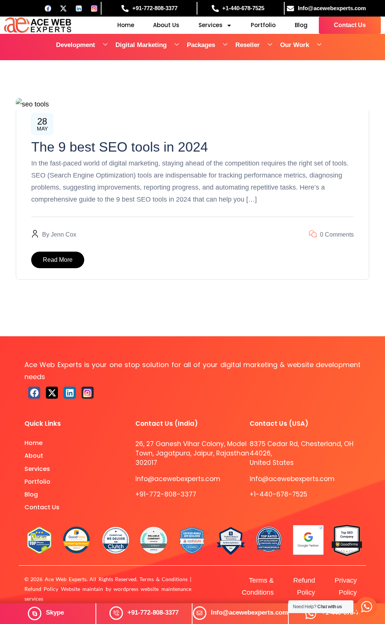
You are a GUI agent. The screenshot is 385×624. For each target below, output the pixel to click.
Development (75, 45)
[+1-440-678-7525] (311, 613)
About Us (166, 25)
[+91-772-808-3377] (116, 613)
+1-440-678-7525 (278, 494)
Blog (301, 25)
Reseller (247, 45)
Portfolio (263, 25)
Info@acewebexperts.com (249, 612)
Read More (58, 260)
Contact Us (41, 507)
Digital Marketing (141, 45)
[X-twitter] (52, 393)
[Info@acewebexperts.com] (199, 613)
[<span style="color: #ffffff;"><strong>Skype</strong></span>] (34, 613)
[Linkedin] (79, 8)
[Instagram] (94, 8)
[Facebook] (48, 8)
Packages (201, 45)
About (33, 455)
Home (125, 25)
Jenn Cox (63, 234)
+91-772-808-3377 (153, 612)
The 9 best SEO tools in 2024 (119, 147)
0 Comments (337, 234)
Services (211, 25)
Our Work (294, 45)
